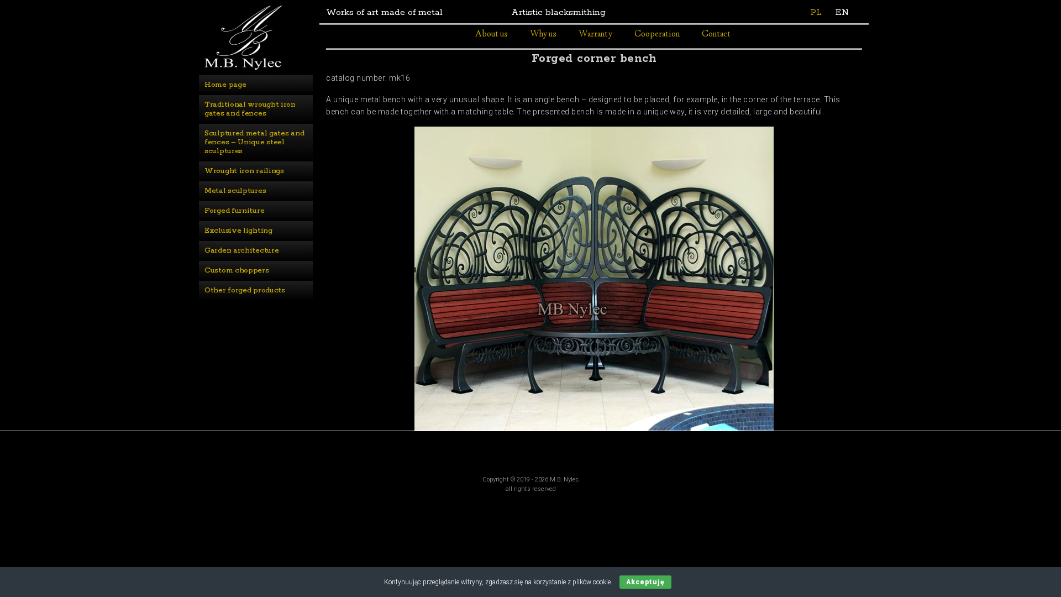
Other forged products (244, 290)
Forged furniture (234, 211)
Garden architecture (241, 250)
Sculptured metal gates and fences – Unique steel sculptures (255, 142)
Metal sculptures (235, 191)
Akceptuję (645, 582)
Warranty (595, 34)
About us (491, 34)
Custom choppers (236, 270)
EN (842, 12)
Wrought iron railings (244, 171)
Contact (716, 34)
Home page (225, 85)
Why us (543, 34)
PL (816, 12)
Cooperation (657, 34)
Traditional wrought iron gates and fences (251, 109)
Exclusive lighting (238, 230)
